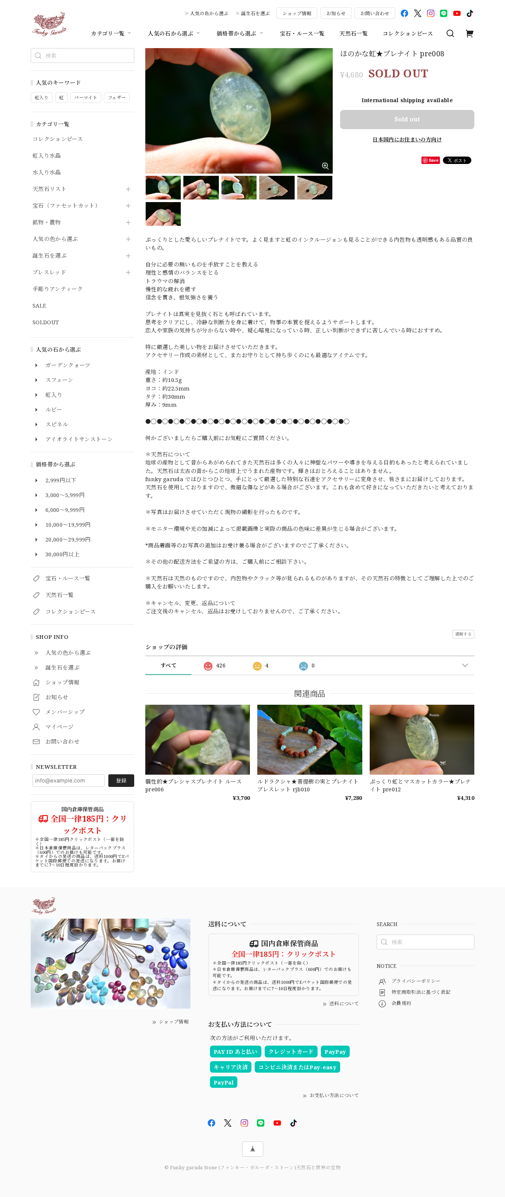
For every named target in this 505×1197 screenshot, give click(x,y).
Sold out (407, 119)
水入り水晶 (47, 172)
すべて (168, 665)
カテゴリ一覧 (108, 33)
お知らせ (336, 13)
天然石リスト (50, 189)
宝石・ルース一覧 (302, 33)
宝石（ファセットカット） (67, 205)
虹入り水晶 (47, 155)
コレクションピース (408, 33)
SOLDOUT (46, 322)
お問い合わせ (374, 13)
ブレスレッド (49, 272)
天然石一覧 (353, 33)
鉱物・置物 (47, 222)
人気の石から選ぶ (170, 33)
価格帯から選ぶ (236, 33)
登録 (121, 780)
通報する (463, 634)
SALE (39, 305)
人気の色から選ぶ (209, 13)
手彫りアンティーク (58, 289)
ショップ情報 (296, 13)
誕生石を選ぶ (255, 13)
